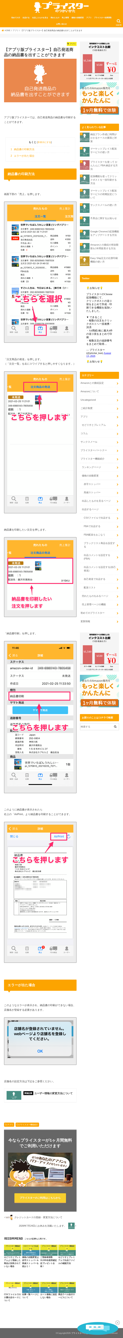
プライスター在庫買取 (103, 18)
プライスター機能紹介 (28, 1125)
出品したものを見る (40, 18)
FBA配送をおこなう (94, 534)
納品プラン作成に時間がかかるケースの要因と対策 (103, 138)
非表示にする (44, 142)
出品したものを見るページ (96, 501)
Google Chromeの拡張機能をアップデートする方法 (104, 233)
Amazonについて (90, 391)
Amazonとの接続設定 (92, 383)
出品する (26, 18)
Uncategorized (88, 400)
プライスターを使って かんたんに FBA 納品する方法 (104, 165)
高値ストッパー (92, 492)
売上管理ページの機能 (94, 604)
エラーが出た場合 (22, 155)
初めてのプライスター (93, 613)
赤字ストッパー (92, 484)
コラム (84, 433)
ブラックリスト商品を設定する (99, 545)
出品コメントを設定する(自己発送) (100, 569)
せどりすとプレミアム (94, 425)
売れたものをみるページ (95, 596)
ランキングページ (91, 467)
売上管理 (65, 18)
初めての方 (15, 18)
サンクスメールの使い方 (103, 205)
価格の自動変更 (77, 18)
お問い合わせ (61, 24)
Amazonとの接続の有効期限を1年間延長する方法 (104, 247)
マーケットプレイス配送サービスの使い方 (103, 150)
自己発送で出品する (94, 579)
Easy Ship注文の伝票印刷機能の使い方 (104, 260)
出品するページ (90, 509)
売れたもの (55, 18)
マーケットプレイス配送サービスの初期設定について (103, 194)
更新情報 (85, 621)
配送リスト (90, 587)
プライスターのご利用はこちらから (40, 1197)
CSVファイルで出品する (97, 518)
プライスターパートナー (94, 450)
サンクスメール (89, 442)
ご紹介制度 (87, 408)
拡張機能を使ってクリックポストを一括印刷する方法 (103, 180)
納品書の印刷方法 (22, 149)
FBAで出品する (92, 526)
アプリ (89, 18)
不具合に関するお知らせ (103, 218)
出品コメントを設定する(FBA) (97, 557)
